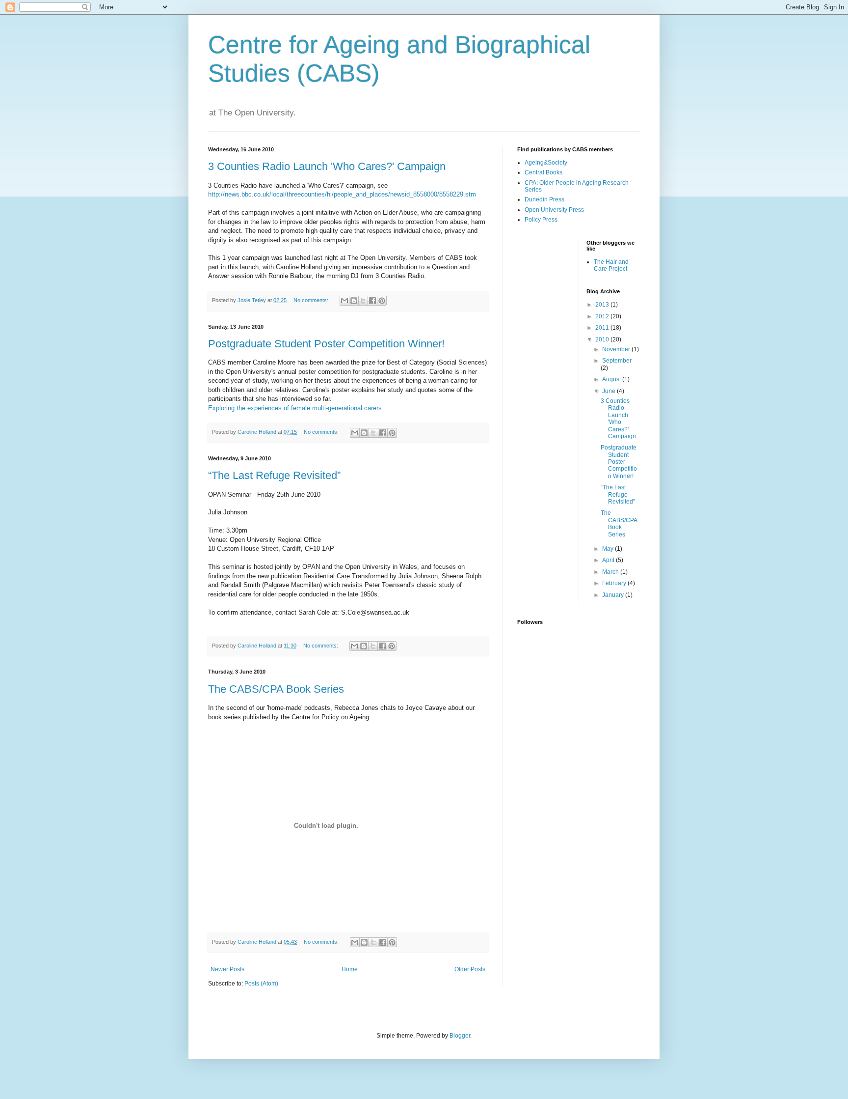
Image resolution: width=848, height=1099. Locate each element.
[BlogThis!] (354, 301)
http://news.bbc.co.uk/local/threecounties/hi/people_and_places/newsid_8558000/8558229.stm (342, 194)
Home (350, 969)
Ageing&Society (546, 162)
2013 (602, 304)
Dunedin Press (544, 199)
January (613, 595)
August (612, 379)
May (608, 548)
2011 (602, 327)
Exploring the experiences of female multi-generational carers (295, 408)
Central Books (543, 172)
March (611, 571)
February (615, 583)
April (609, 560)
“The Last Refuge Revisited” (274, 475)
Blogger (460, 1035)
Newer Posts (227, 969)
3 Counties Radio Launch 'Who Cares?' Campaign (327, 166)
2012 (602, 316)
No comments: (311, 300)
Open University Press (554, 209)
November (617, 349)
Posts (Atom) (261, 983)
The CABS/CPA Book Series (276, 689)
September (617, 360)
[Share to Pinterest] (382, 301)
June (609, 391)
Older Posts (469, 969)
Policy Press (541, 219)
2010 (602, 339)
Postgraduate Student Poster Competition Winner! (326, 344)
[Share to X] (363, 301)
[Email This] (344, 301)
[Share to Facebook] (372, 301)
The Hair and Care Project (611, 265)
